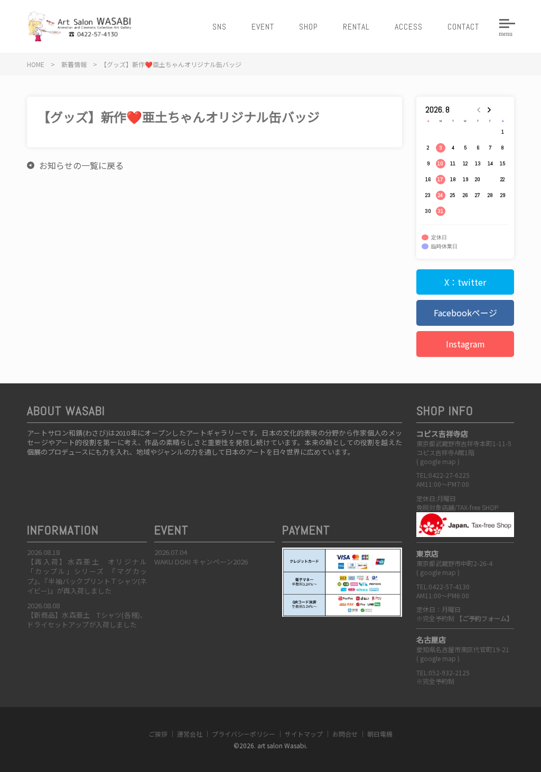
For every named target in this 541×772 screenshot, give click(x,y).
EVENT (262, 26)
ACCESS (409, 26)
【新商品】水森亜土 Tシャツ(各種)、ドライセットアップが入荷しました (87, 619)
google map (438, 461)
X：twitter (465, 282)
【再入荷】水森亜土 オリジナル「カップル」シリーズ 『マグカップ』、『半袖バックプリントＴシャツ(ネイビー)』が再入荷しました (87, 576)
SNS (219, 26)
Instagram (465, 343)
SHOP (308, 26)
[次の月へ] (490, 110)
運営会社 (189, 733)
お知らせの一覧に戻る (81, 165)
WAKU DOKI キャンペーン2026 (201, 562)
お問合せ (345, 733)
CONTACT (463, 26)
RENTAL (356, 26)
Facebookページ (465, 312)
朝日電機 (380, 733)
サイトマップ (304, 733)
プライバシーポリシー (243, 733)
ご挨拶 (157, 733)
